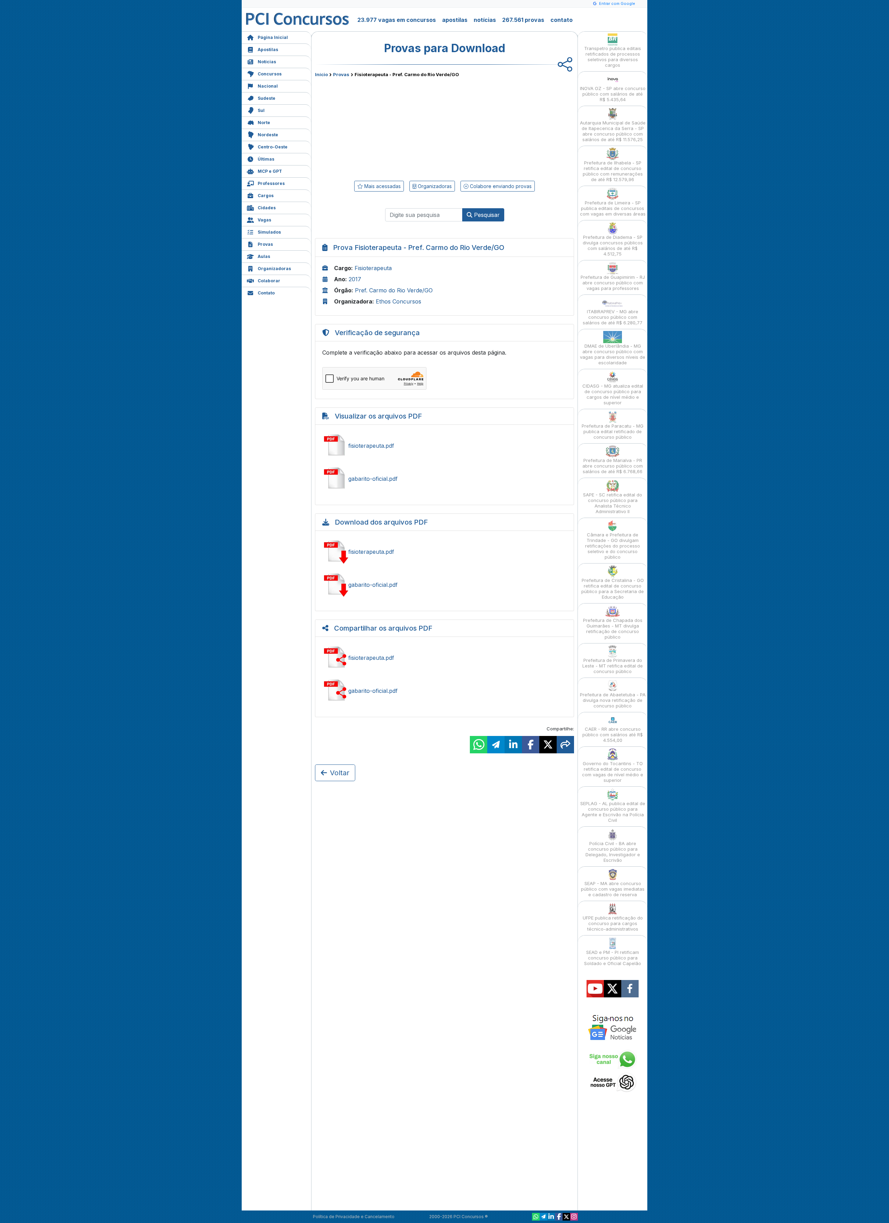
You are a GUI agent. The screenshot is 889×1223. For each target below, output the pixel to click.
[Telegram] (543, 1217)
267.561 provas (523, 19)
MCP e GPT (270, 171)
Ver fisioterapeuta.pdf (444, 446)
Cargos (266, 195)
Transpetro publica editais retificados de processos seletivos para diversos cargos (612, 57)
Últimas (266, 159)
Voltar (339, 773)
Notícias (267, 61)
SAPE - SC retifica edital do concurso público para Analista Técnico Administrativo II (612, 503)
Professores (271, 183)
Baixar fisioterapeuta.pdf (444, 552)
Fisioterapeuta (373, 268)
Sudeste (266, 98)
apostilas (454, 19)
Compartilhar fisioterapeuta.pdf (444, 658)
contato (561, 19)
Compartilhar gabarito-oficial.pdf (444, 691)
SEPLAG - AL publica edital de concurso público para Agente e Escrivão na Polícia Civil (612, 812)
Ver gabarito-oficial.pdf (444, 479)
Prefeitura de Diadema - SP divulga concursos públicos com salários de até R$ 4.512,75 (613, 245)
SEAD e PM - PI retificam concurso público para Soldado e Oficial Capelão (612, 957)
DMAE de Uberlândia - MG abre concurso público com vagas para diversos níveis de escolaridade (612, 354)
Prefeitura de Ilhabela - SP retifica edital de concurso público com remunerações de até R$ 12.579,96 (613, 171)
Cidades (267, 207)
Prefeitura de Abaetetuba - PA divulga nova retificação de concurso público (613, 700)
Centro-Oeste (273, 146)
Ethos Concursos (398, 301)
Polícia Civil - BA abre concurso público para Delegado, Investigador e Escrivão (612, 852)
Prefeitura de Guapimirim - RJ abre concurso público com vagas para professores (613, 282)
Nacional (268, 86)
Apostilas (268, 49)
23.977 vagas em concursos (396, 19)
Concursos (270, 73)
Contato (266, 292)
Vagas (264, 219)
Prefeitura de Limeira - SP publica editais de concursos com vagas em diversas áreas (613, 208)
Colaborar (269, 280)
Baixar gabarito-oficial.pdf (444, 585)
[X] (566, 1217)
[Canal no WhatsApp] (536, 1217)
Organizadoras (274, 268)
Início (321, 74)
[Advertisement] (388, 127)
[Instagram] (574, 1217)
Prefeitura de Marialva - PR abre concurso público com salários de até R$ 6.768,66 (612, 465)
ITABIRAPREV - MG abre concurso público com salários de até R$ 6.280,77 (612, 317)
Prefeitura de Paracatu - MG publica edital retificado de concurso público (612, 431)
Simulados (269, 232)
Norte (264, 122)
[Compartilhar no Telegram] (496, 744)
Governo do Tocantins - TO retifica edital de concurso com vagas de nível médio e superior (612, 772)
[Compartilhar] (565, 744)
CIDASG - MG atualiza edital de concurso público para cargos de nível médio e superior (612, 394)
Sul (261, 110)
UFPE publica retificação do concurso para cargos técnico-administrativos (613, 923)
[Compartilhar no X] (548, 744)
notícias (485, 19)
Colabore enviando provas (500, 186)
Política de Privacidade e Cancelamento (353, 1216)
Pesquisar (486, 214)
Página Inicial (273, 37)
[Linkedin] (551, 1217)
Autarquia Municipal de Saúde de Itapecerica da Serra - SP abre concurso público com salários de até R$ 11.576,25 (613, 131)
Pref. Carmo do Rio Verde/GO (394, 290)
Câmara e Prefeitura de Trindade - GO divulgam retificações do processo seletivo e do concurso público (612, 546)
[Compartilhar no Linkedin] (513, 744)
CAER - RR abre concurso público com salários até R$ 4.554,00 (612, 734)
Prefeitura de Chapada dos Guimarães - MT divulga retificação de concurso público (612, 628)
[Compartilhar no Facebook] (530, 744)
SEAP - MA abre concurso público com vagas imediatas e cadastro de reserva (613, 889)
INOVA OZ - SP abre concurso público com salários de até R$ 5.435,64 (613, 94)
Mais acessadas (382, 186)
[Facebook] (559, 1217)
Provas (265, 244)
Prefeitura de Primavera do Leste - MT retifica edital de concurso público (612, 665)
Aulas (264, 256)
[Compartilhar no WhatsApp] (478, 744)
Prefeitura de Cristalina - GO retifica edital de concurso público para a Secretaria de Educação (612, 588)
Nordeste (268, 134)
